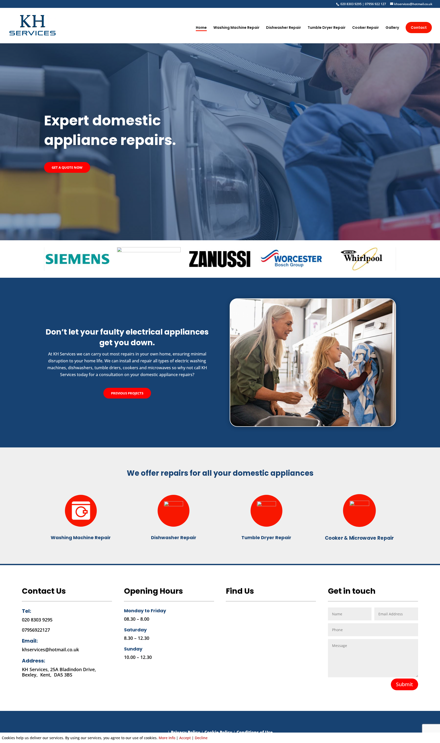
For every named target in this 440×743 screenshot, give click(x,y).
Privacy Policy (185, 732)
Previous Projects (127, 393)
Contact (419, 27)
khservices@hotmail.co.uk (50, 649)
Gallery (392, 28)
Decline (201, 737)
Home (201, 28)
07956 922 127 (376, 4)
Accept (185, 737)
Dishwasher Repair (283, 28)
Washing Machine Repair (236, 28)
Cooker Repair (365, 28)
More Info (167, 737)
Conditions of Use (255, 732)
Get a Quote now (67, 167)
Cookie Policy (218, 732)
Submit (404, 684)
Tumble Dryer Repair (327, 28)
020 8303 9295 (351, 4)
